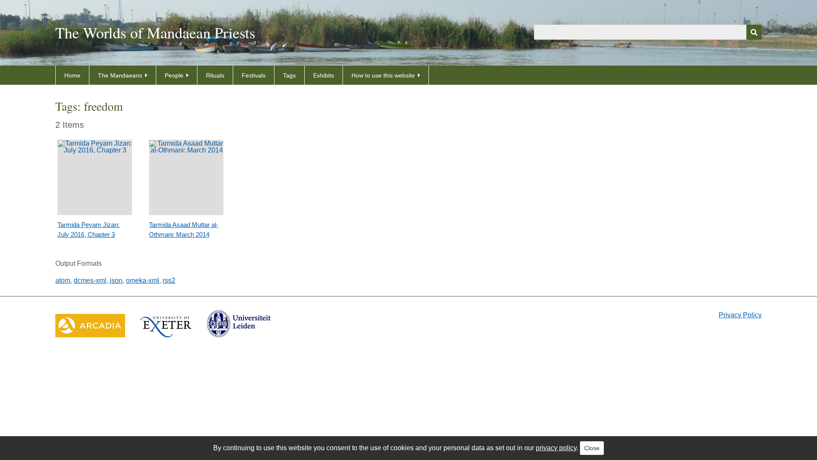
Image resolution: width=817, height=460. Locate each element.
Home (72, 75)
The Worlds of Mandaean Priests (155, 32)
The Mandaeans (120, 75)
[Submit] (754, 32)
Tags (289, 75)
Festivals (254, 75)
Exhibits (323, 75)
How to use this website (383, 75)
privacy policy (556, 447)
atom (62, 280)
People (174, 75)
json (116, 280)
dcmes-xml (90, 280)
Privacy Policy (740, 315)
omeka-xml (142, 280)
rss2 (169, 280)
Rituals (215, 75)
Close (592, 448)
